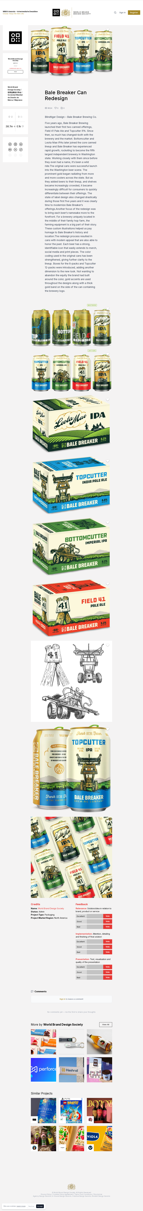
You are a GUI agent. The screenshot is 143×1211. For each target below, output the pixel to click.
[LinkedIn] (15, 149)
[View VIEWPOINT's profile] (90, 1147)
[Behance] (10, 149)
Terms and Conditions (83, 1194)
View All (105, 1024)
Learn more (21, 1206)
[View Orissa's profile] (34, 1147)
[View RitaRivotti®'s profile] (34, 1119)
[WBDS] (10, 144)
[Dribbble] (20, 144)
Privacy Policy (46, 1194)
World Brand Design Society (51, 908)
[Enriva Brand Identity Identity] (71, 1041)
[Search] (115, 12)
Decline (31, 1206)
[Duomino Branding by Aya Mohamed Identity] (99, 1069)
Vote (108, 916)
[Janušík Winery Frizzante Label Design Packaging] (99, 1041)
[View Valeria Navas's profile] (90, 1119)
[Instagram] (15, 144)
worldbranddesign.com (15, 68)
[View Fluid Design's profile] (62, 1119)
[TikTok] (20, 149)
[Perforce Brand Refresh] (43, 1069)
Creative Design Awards (81, 1196)
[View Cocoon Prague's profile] (62, 1147)
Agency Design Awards (42, 1196)
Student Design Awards (101, 1196)
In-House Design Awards (61, 1196)
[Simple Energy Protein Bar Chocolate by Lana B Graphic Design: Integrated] (43, 1041)
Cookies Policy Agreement (63, 1194)
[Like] (107, 29)
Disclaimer (98, 1194)
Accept (40, 1206)
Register (134, 12)
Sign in (122, 12)
